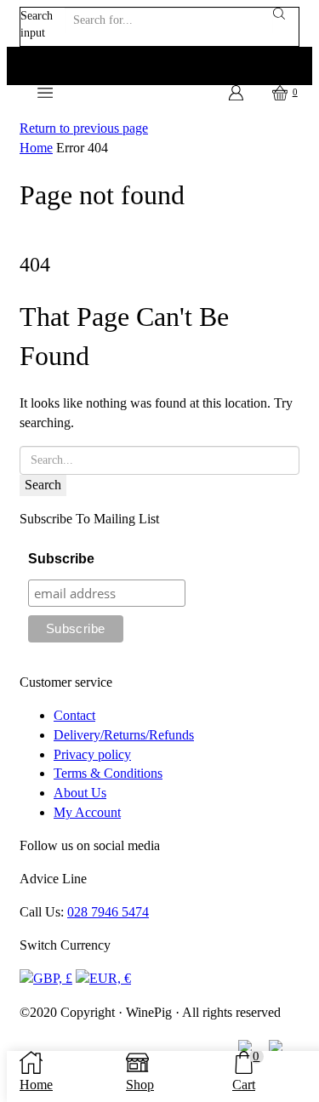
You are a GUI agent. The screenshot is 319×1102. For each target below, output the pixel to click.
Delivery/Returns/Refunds (124, 735)
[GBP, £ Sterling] (46, 977)
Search (43, 484)
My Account (87, 812)
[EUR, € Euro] (103, 977)
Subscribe (61, 558)
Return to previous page (84, 128)
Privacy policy (92, 754)
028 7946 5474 (108, 912)
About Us (80, 792)
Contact (74, 715)
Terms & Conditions (108, 773)
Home (36, 147)
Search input (36, 24)
